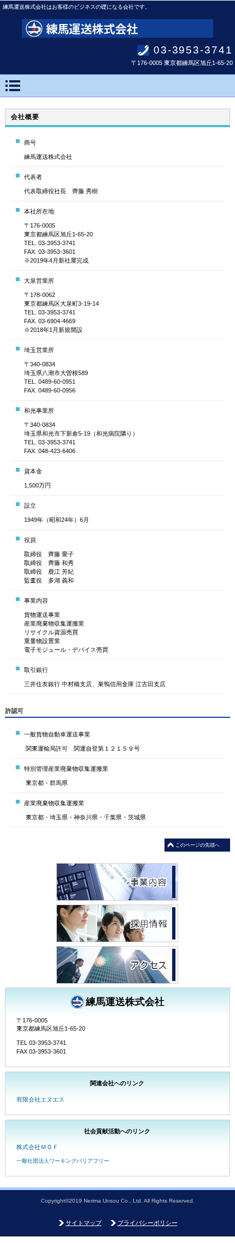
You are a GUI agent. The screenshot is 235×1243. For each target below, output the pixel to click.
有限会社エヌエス (40, 1099)
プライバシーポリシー (148, 1223)
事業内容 (117, 882)
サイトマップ (84, 1223)
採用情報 (117, 923)
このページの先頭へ (197, 845)
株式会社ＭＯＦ (37, 1147)
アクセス (117, 965)
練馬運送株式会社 (117, 28)
